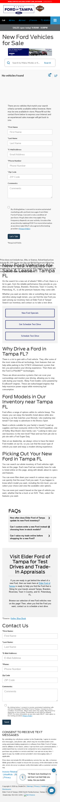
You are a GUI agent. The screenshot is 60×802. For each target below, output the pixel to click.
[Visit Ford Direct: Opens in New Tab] (30, 795)
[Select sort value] (55, 75)
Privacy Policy (24, 228)
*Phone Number (14, 161)
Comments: (13, 183)
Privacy (7, 777)
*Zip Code (12, 172)
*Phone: (5, 664)
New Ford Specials (30, 313)
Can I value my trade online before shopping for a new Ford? (26, 537)
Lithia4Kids (8, 774)
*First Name (13, 127)
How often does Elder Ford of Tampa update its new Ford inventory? (27, 519)
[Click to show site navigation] (55, 20)
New (13, 20)
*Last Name (12, 138)
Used (23, 20)
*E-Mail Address (14, 149)
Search (47, 63)
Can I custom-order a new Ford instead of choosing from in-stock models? (30, 528)
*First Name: (7, 631)
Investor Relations (10, 772)
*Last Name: (7, 642)
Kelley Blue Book (18, 618)
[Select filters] (49, 75)
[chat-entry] (51, 790)
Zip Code (6, 675)
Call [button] (3, 20)
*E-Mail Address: (9, 653)
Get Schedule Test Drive (30, 324)
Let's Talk (14, 236)
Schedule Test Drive (30, 336)
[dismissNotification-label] (54, 770)
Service (34, 20)
